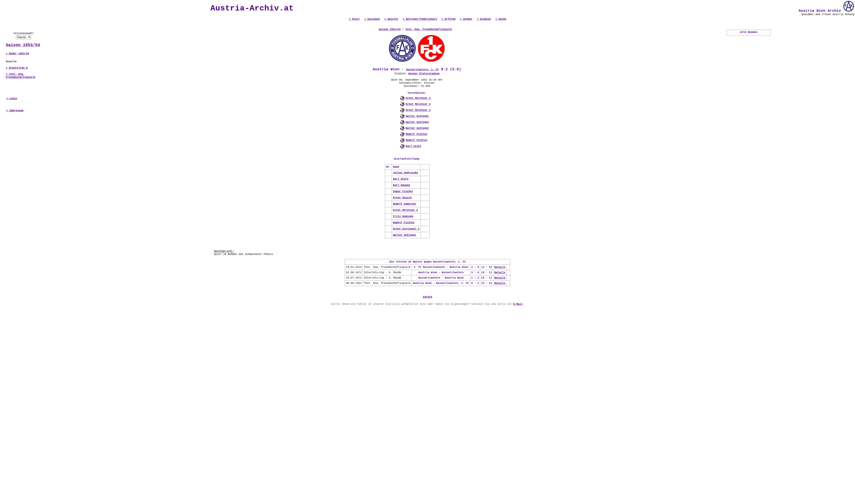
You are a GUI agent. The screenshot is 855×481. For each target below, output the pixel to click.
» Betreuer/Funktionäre (420, 19)
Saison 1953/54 (23, 45)
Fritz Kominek (403, 216)
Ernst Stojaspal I (406, 228)
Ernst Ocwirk (402, 197)
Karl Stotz (413, 146)
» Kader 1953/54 (17, 53)
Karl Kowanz (401, 185)
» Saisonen (372, 19)
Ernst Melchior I (418, 98)
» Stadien (484, 19)
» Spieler (391, 19)
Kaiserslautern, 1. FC (422, 69)
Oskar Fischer (403, 191)
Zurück (427, 297)
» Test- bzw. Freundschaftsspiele (20, 76)
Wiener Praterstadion (424, 73)
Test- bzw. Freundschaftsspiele (428, 29)
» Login (11, 98)
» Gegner (466, 19)
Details (499, 267)
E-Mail (518, 304)
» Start (354, 19)
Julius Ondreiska (405, 172)
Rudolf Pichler (417, 134)
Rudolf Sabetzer (404, 204)
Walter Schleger (417, 116)
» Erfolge (449, 19)
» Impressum (14, 110)
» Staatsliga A (17, 67)
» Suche (500, 19)
